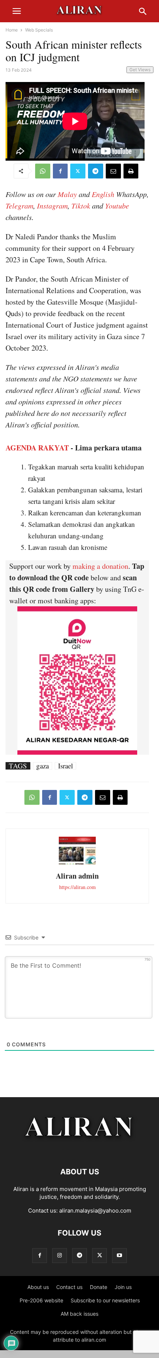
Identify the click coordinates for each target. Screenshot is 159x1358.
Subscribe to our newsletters (105, 1300)
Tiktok (80, 205)
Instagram (52, 205)
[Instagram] (59, 1255)
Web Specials (39, 30)
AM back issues (79, 1314)
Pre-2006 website (41, 1300)
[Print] (131, 171)
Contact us (69, 1287)
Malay (67, 194)
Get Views (139, 69)
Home (12, 30)
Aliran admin (77, 875)
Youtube (117, 205)
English (103, 194)
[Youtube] (119, 1255)
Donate (98, 1287)
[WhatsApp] (42, 171)
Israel (65, 766)
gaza (42, 766)
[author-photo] (77, 864)
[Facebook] (60, 171)
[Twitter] (77, 171)
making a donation (100, 566)
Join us (123, 1287)
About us (38, 1287)
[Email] (113, 171)
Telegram (19, 205)
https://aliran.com (77, 886)
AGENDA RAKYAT (37, 447)
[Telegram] (95, 171)
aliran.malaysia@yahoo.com (95, 1210)
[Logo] (79, 1149)
